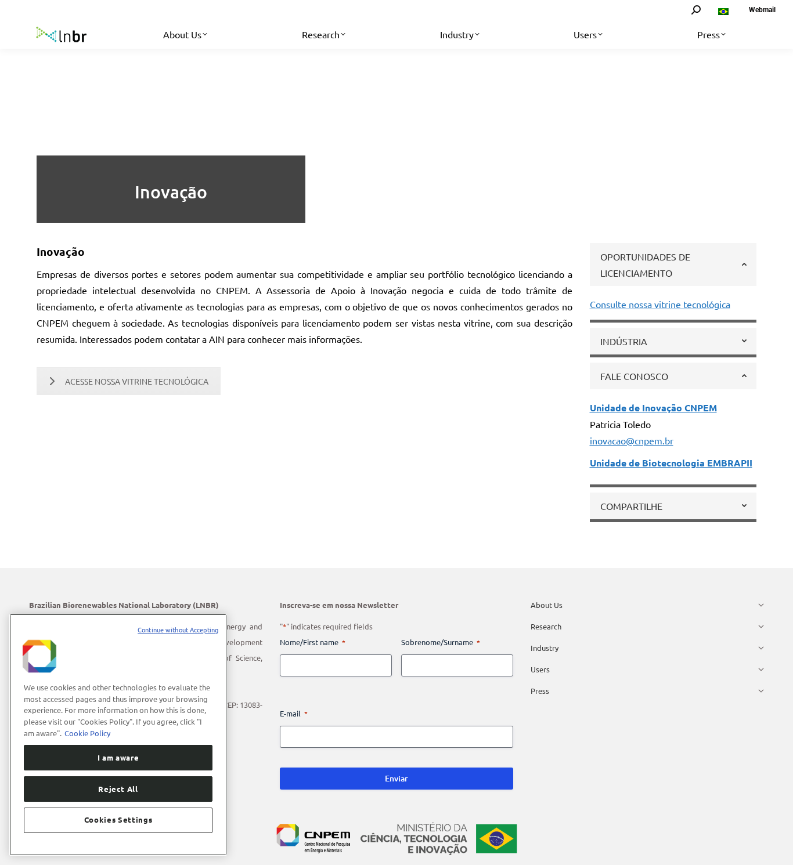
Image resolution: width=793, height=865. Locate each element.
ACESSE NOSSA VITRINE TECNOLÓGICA (136, 381)
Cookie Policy (87, 732)
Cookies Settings (118, 819)
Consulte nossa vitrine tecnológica (660, 304)
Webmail (762, 10)
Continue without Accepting (178, 629)
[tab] (673, 264)
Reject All (118, 788)
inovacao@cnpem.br (631, 440)
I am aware (118, 757)
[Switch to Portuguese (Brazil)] (724, 10)
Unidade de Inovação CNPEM (653, 407)
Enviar (396, 778)
